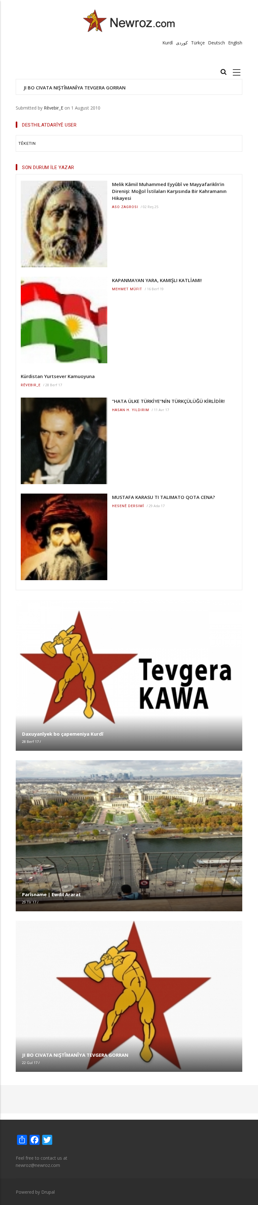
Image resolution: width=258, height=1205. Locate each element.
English (235, 43)
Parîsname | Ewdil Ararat (51, 894)
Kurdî (167, 43)
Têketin (27, 143)
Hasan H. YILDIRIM (130, 410)
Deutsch (216, 43)
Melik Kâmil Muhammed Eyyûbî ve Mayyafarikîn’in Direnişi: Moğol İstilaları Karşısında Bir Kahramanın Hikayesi (169, 191)
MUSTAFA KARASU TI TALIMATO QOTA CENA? (163, 497)
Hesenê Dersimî (128, 506)
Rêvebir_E (53, 108)
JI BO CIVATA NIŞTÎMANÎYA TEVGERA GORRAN (75, 87)
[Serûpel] (129, 21)
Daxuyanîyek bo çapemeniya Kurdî (62, 734)
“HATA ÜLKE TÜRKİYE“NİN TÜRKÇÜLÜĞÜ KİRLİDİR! (168, 401)
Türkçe (198, 43)
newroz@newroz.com (38, 1165)
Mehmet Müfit (127, 289)
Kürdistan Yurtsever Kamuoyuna (58, 376)
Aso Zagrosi (125, 207)
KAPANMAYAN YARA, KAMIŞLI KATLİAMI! (157, 280)
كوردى (182, 43)
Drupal (48, 1192)
